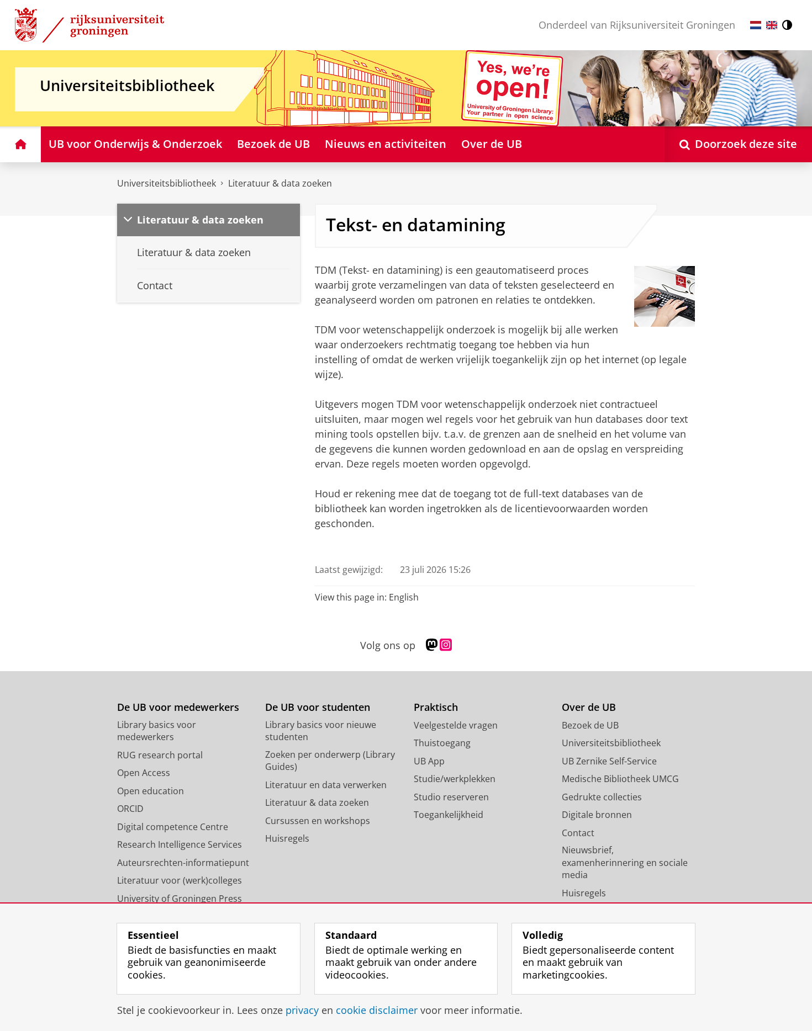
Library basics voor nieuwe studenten (320, 731)
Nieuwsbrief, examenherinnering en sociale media (625, 862)
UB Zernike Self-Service (609, 761)
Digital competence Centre (172, 827)
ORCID (130, 809)
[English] (771, 25)
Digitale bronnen (597, 815)
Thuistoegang (442, 743)
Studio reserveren (451, 797)
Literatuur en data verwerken (326, 785)
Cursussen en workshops (317, 821)
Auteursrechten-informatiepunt (183, 863)
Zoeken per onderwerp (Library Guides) (330, 760)
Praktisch (436, 707)
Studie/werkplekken (454, 779)
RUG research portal (160, 755)
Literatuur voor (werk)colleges (179, 880)
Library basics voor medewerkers (156, 731)
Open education (150, 791)
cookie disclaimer (377, 1010)
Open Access (143, 773)
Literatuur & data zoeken (280, 183)
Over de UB (589, 707)
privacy (302, 1010)
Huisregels (287, 838)
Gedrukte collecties (602, 797)
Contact (578, 833)
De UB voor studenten (317, 707)
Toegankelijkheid (448, 815)
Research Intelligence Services (179, 844)
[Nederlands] (755, 25)
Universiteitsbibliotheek (166, 183)
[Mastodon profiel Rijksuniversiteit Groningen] (431, 645)
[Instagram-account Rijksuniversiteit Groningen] (446, 645)
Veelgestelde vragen (456, 725)
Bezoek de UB (590, 725)
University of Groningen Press (179, 898)
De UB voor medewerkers (178, 707)
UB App (429, 761)
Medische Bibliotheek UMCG (620, 779)
